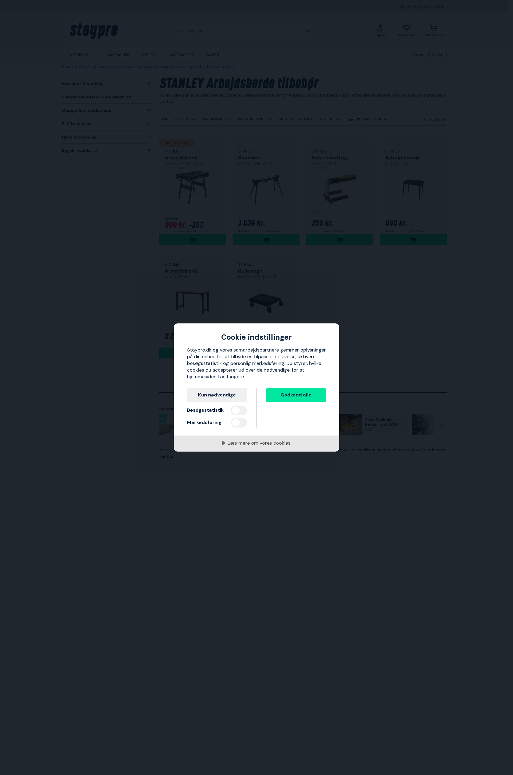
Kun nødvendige (217, 395)
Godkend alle (296, 395)
